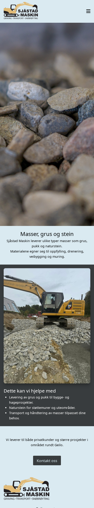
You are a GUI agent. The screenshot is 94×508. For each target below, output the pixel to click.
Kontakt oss (47, 460)
